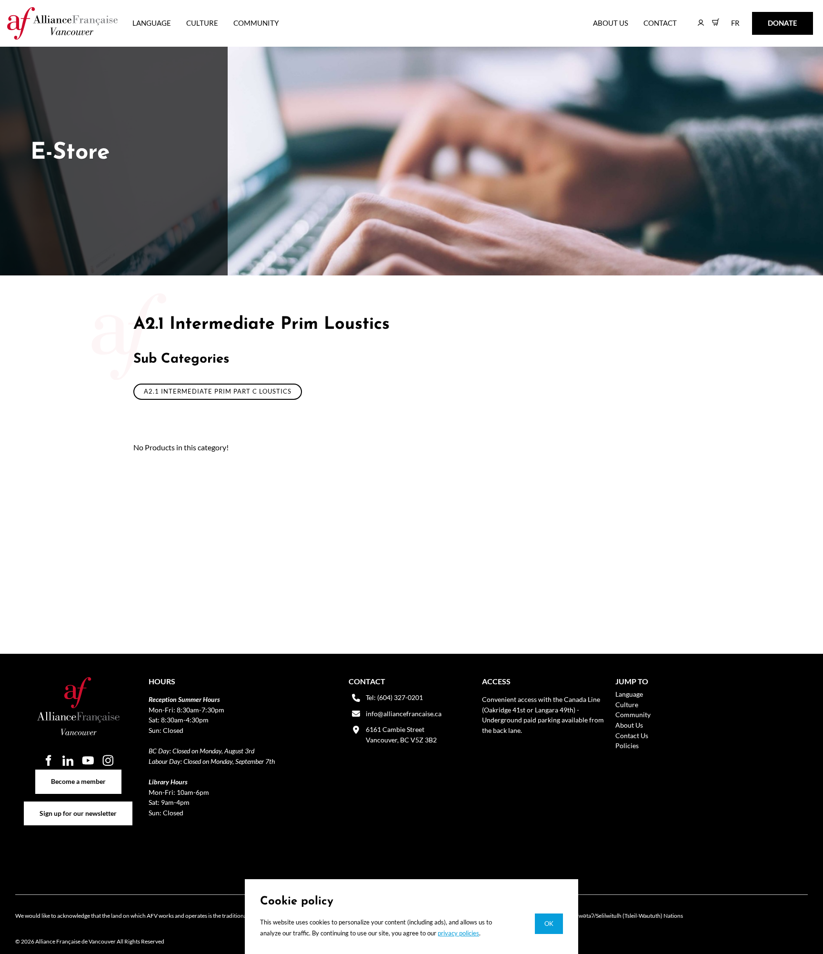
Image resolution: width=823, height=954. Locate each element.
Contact (660, 23)
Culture (202, 23)
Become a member (78, 775)
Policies (627, 745)
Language (151, 23)
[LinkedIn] (68, 760)
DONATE (767, 18)
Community (256, 23)
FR (728, 18)
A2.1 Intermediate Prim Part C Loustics (217, 391)
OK (548, 923)
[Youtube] (88, 760)
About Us (610, 23)
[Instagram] (108, 760)
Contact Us (631, 735)
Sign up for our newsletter (78, 806)
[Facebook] (48, 760)
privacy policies (458, 933)
